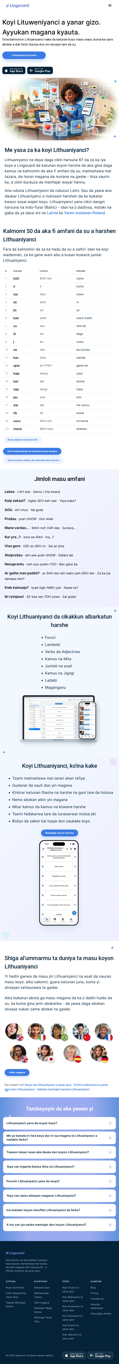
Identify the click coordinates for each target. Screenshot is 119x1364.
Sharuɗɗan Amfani (101, 1313)
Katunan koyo (42, 1287)
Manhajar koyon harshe (59, 833)
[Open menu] (110, 5)
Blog (93, 1287)
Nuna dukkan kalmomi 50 (22, 439)
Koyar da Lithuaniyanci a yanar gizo (48, 1084)
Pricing (94, 1293)
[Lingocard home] (17, 5)
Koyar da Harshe (15, 1287)
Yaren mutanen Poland (84, 213)
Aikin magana (17, 1072)
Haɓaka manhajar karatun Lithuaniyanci (63, 1089)
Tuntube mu (97, 1298)
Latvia (52, 213)
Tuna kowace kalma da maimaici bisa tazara (33, 460)
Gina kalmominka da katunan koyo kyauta (32, 451)
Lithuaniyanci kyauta (24, 55)
